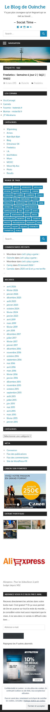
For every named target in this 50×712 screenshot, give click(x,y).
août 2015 (11, 396)
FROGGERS (20, 203)
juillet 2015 (12, 400)
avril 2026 (11, 286)
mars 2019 (11, 323)
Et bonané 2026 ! (26, 265)
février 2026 (12, 290)
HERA (41, 203)
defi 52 (7, 199)
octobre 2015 (13, 389)
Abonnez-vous (13, 635)
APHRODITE (27, 187)
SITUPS (7, 227)
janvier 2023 (12, 316)
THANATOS (8, 230)
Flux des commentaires (17, 457)
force (36, 199)
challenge (9, 195)
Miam (9, 158)
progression (19, 223)
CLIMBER (19, 195)
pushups (31, 223)
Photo (9, 169)
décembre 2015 (14, 381)
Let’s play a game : (30, 254)
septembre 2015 (14, 392)
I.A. (8, 151)
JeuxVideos (12, 155)
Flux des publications (17, 454)
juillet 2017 (11, 338)
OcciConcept (9, 100)
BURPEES (25, 191)
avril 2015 (11, 411)
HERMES (7, 207)
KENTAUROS (17, 215)
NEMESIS (20, 219)
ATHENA (7, 191)
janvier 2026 (12, 294)
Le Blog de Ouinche (25, 7)
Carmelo (7, 104)
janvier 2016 (12, 378)
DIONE (15, 199)
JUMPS (6, 215)
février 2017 (12, 341)
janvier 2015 (12, 421)
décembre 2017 (14, 334)
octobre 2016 (13, 356)
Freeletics (38, 83)
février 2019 (12, 327)
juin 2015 (11, 403)
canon (35, 191)
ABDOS (16, 187)
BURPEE (16, 191)
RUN (39, 223)
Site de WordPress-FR (17, 461)
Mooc (35, 215)
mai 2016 (11, 363)
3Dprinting (12, 129)
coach (40, 195)
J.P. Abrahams (9, 115)
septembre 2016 (14, 359)
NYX (28, 219)
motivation (9, 219)
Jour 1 (27, 211)
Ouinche (25, 83)
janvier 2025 (12, 305)
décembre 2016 (14, 348)
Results (10, 173)
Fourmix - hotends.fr (12, 107)
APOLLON (38, 187)
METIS (27, 215)
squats (23, 227)
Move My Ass (13, 166)
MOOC (10, 162)
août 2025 (11, 301)
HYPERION (17, 207)
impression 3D (30, 207)
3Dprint (7, 187)
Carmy (9, 265)
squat (15, 227)
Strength (33, 227)
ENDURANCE (25, 199)
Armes (10, 133)
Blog (9, 140)
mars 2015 (11, 414)
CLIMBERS (30, 195)
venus (18, 230)
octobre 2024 (13, 308)
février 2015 (12, 418)
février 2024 (12, 312)
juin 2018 (11, 330)
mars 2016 (11, 370)
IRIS (20, 211)
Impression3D (10, 211)
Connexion (12, 450)
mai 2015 (11, 407)
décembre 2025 (14, 297)
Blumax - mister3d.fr (12, 111)
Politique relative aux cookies (34, 701)
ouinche (37, 219)
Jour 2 (35, 211)
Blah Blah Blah (13, 136)
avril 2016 (11, 367)
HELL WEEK (31, 203)
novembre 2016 (14, 352)
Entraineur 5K (13, 144)
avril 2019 (11, 319)
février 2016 (12, 374)
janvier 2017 (12, 345)
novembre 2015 (14, 385)
